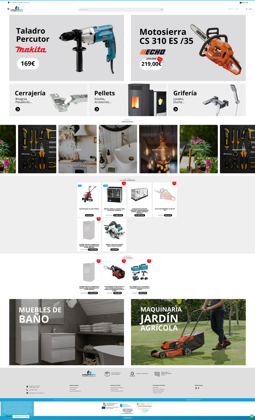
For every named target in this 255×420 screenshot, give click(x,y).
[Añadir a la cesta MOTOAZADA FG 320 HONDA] (89, 195)
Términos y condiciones (158, 389)
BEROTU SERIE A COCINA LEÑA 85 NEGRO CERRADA (114, 209)
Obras (237, 9)
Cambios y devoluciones (117, 391)
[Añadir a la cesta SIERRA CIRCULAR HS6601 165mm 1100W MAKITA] (114, 230)
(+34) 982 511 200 (33, 389)
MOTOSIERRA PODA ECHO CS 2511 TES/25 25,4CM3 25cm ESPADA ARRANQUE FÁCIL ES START (114, 288)
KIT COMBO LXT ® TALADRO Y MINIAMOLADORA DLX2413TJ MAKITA (140, 288)
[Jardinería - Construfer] (199, 149)
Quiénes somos (73, 387)
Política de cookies (157, 392)
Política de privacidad (158, 391)
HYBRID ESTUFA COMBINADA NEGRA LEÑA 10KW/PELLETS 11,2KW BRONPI (89, 246)
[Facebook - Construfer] (198, 388)
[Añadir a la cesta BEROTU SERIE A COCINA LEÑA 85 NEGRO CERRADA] (114, 195)
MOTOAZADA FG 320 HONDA (89, 209)
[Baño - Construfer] (118, 149)
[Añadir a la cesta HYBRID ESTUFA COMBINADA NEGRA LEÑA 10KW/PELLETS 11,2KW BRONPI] (89, 230)
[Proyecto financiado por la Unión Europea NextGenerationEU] (110, 406)
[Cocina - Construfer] (77, 149)
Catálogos (231, 9)
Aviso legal (155, 387)
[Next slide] (250, 147)
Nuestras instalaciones (75, 391)
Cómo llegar (73, 389)
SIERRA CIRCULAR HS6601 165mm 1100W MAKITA (114, 245)
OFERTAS (127, 418)
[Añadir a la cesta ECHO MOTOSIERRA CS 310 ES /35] (165, 195)
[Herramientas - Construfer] (37, 149)
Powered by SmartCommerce (193, 399)
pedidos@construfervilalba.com (37, 393)
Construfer (41, 9)
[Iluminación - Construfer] (158, 149)
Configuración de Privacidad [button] (20, 416)
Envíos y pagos (114, 389)
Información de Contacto (117, 387)
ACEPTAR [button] (8, 416)
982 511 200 (245, 2)
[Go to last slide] (4, 147)
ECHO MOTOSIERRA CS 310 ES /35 (165, 209)
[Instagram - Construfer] (196, 388)
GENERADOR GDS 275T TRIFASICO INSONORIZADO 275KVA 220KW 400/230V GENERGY (140, 211)
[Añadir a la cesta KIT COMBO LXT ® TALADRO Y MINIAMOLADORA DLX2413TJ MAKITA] (140, 272)
